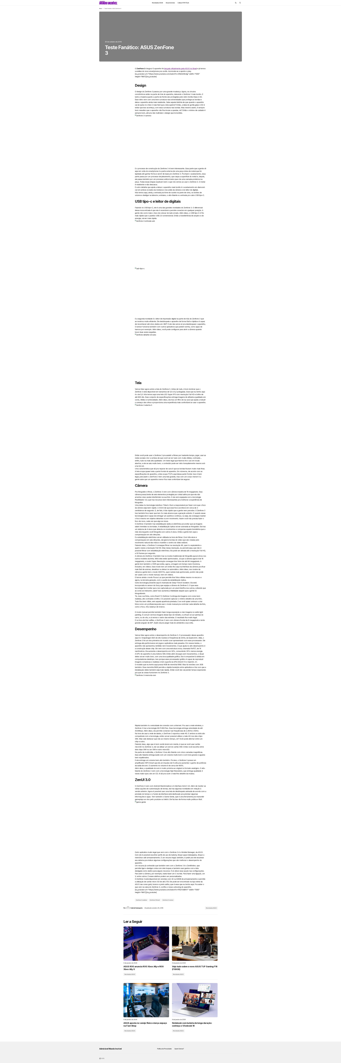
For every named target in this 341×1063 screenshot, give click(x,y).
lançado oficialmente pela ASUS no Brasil (180, 68)
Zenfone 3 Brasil (155, 900)
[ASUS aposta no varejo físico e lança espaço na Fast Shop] (146, 1000)
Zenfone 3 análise (141, 900)
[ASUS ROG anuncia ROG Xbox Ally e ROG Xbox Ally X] (146, 944)
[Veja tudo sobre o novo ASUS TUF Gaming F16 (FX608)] (195, 944)
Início (100, 8)
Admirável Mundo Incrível (110, 1049)
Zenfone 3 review (168, 900)
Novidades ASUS (211, 908)
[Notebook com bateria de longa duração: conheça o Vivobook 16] (195, 1000)
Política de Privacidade (164, 1049)
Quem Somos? (179, 1049)
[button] (236, 2)
